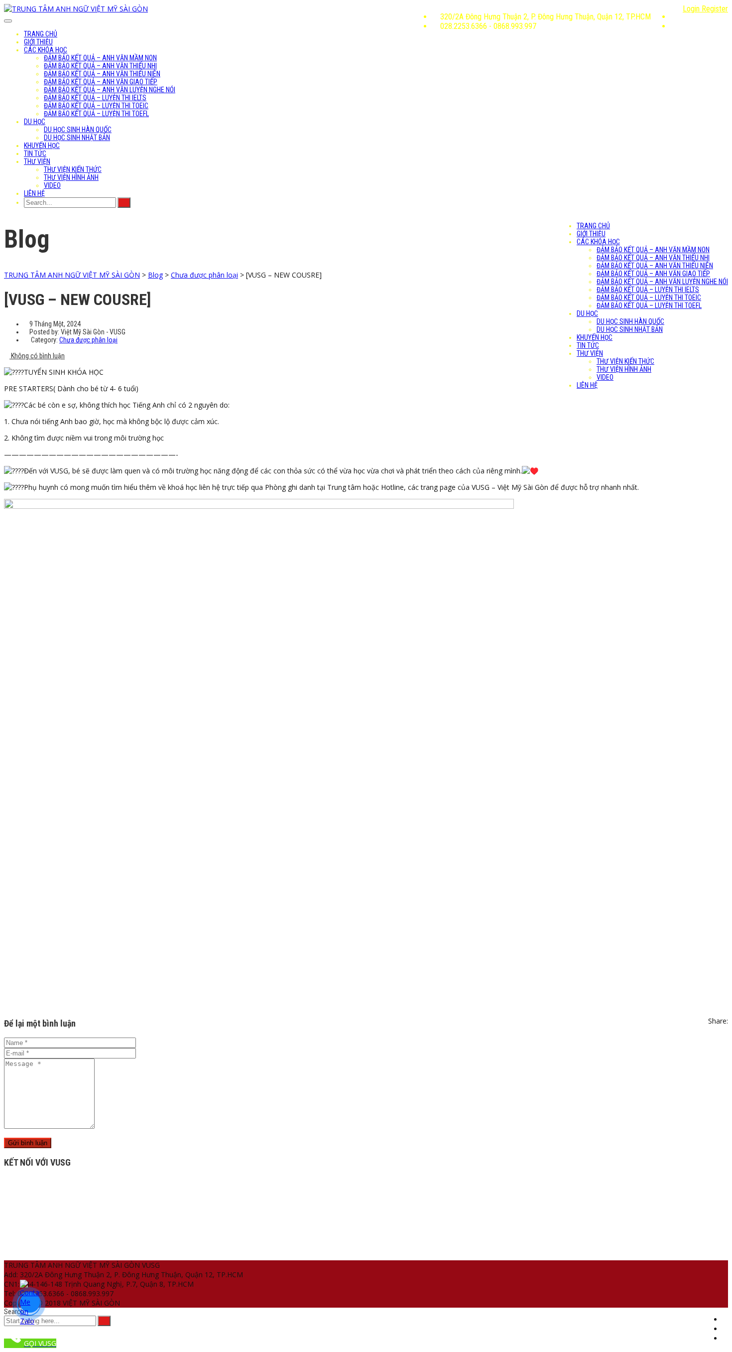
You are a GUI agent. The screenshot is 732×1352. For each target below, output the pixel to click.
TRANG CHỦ (40, 34)
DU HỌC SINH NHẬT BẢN (77, 138)
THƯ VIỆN (37, 161)
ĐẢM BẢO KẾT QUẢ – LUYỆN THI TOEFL (96, 114)
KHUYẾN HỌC (42, 146)
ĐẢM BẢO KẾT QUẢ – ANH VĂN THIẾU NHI (100, 66)
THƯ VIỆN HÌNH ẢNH (71, 177)
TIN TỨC (35, 153)
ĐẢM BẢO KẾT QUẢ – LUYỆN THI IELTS (95, 98)
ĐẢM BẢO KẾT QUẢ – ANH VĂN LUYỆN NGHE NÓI (109, 90)
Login (692, 8)
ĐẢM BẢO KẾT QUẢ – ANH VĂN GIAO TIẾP (100, 82)
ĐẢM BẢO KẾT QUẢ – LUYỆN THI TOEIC (96, 106)
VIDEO (52, 185)
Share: (718, 1021)
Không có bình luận (37, 356)
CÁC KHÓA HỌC (45, 50)
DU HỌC (34, 122)
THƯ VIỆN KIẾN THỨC (73, 169)
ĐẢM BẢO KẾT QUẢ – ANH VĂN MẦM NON (100, 58)
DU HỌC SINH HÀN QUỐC (78, 130)
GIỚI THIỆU (38, 42)
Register (715, 8)
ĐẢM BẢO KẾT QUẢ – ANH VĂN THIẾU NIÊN (102, 74)
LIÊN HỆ (34, 193)
